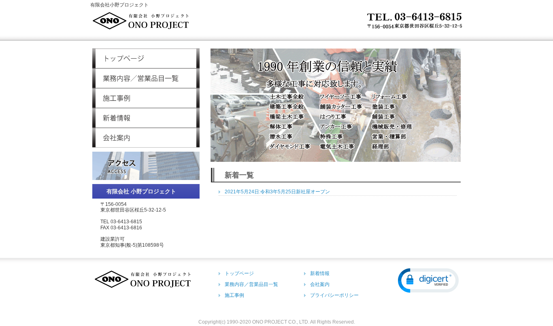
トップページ (146, 58)
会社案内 (146, 138)
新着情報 (146, 118)
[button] (428, 280)
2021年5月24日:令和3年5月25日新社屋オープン (277, 192)
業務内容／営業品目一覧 (146, 78)
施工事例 (146, 98)
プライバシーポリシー (334, 295)
